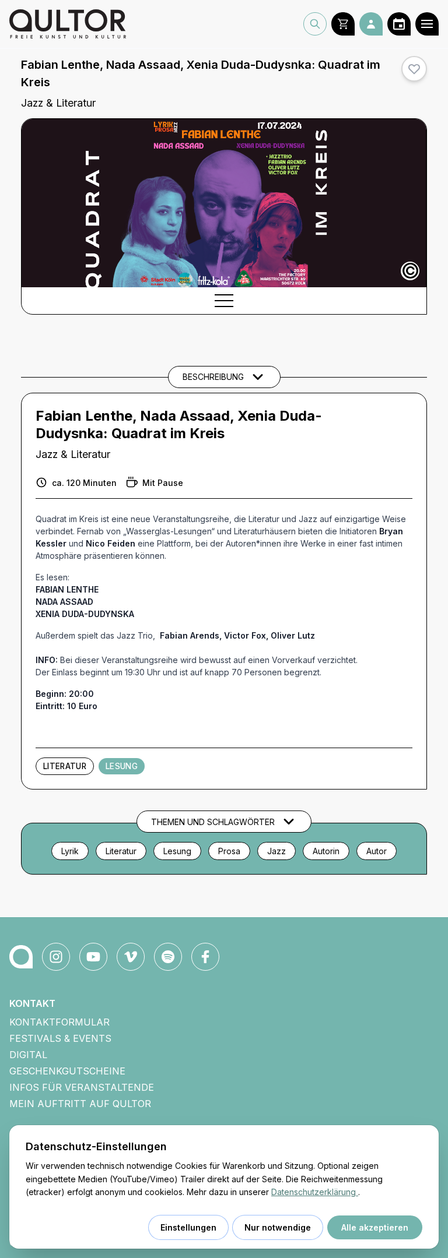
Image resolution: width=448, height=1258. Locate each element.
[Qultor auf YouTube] (93, 957)
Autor (376, 851)
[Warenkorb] (343, 24)
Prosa (229, 851)
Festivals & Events (60, 1038)
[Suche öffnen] (315, 24)
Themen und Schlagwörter (213, 822)
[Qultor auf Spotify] (168, 957)
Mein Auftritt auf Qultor (80, 1103)
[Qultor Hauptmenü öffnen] (427, 24)
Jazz (276, 851)
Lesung (122, 766)
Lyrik (70, 851)
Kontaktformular (59, 1022)
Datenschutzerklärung (314, 1192)
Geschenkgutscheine (67, 1071)
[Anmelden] (371, 24)
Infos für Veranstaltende (81, 1087)
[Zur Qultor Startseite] (67, 23)
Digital (28, 1054)
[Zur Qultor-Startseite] (21, 956)
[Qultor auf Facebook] (205, 957)
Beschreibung (213, 377)
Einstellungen (188, 1227)
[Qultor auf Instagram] (56, 957)
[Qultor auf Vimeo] (131, 957)
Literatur (64, 766)
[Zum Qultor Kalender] (399, 24)
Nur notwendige (277, 1227)
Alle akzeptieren (374, 1227)
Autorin (326, 851)
